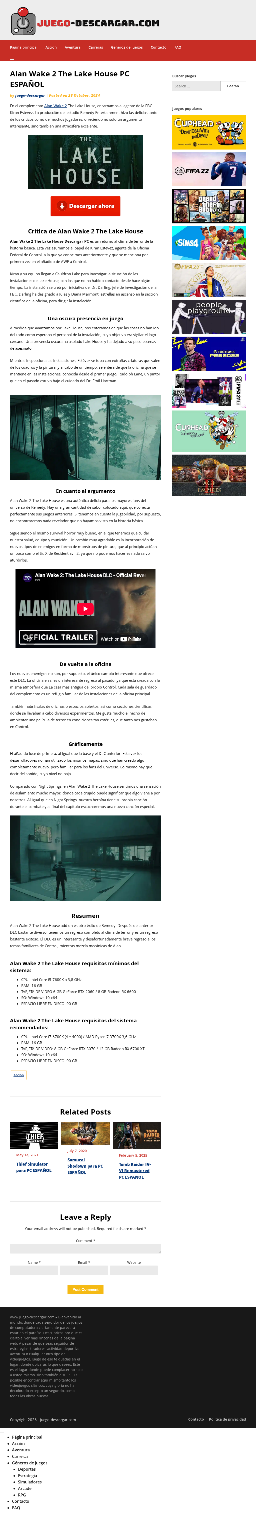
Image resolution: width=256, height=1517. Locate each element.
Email (84, 1262)
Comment (85, 1240)
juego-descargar (30, 95)
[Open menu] (12, 59)
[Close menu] (2, 1432)
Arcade (25, 1488)
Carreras (95, 47)
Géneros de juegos (127, 47)
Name (34, 1262)
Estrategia (27, 1475)
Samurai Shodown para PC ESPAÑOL (85, 1166)
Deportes (27, 1469)
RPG (22, 1495)
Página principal (24, 47)
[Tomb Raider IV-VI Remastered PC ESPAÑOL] (137, 1134)
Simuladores (30, 1482)
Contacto (158, 47)
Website (134, 1262)
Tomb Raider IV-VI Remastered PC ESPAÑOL (135, 1171)
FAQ (177, 47)
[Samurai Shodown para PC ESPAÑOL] (85, 1131)
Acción (51, 47)
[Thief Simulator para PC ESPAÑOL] (34, 1133)
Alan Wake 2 (55, 105)
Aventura (72, 47)
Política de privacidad (227, 1419)
